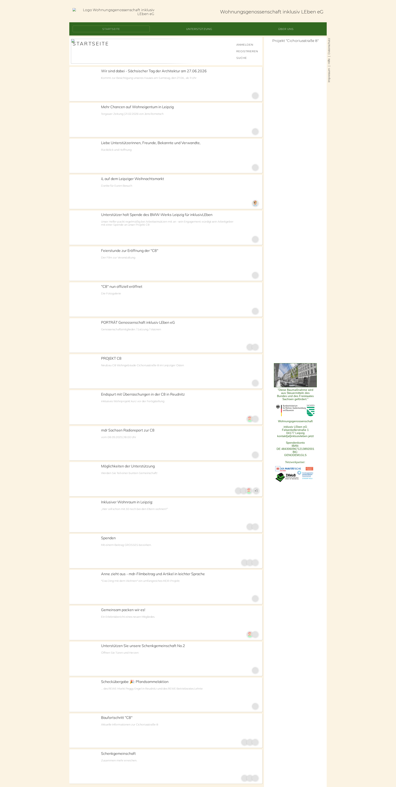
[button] (111, 29)
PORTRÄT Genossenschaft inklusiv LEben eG (138, 322)
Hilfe (328, 61)
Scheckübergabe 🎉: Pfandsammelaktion (135, 681)
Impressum (328, 75)
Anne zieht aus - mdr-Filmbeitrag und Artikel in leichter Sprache (153, 573)
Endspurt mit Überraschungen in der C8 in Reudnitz (143, 394)
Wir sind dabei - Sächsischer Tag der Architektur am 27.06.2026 (154, 71)
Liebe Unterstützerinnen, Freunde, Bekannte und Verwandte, (150, 142)
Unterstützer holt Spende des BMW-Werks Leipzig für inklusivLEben (156, 214)
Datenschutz (328, 46)
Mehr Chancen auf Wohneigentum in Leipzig (137, 106)
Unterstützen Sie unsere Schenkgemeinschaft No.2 (143, 645)
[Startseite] (113, 12)
